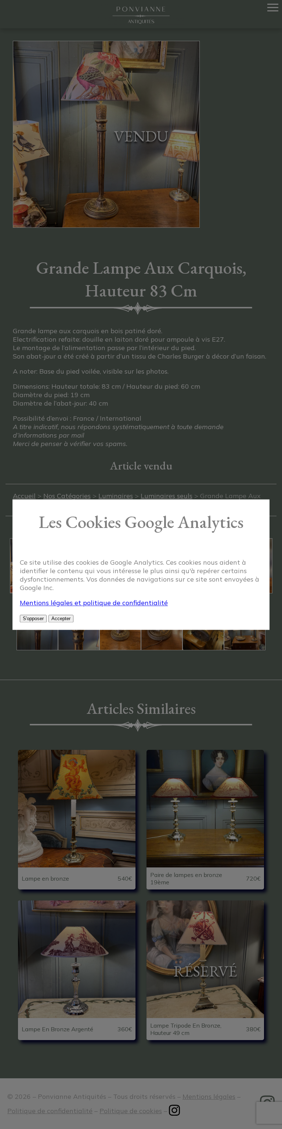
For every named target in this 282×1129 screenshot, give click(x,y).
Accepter (60, 618)
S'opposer (33, 618)
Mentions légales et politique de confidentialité (94, 602)
